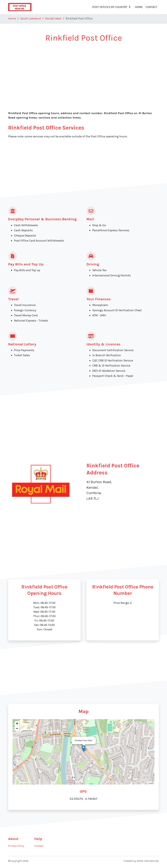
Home (139, 7)
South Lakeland (30, 18)
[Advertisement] (83, 70)
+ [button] (17, 723)
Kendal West (53, 18)
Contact (151, 7)
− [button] (17, 728)
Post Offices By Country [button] (109, 7)
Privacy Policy (16, 845)
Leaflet (151, 783)
